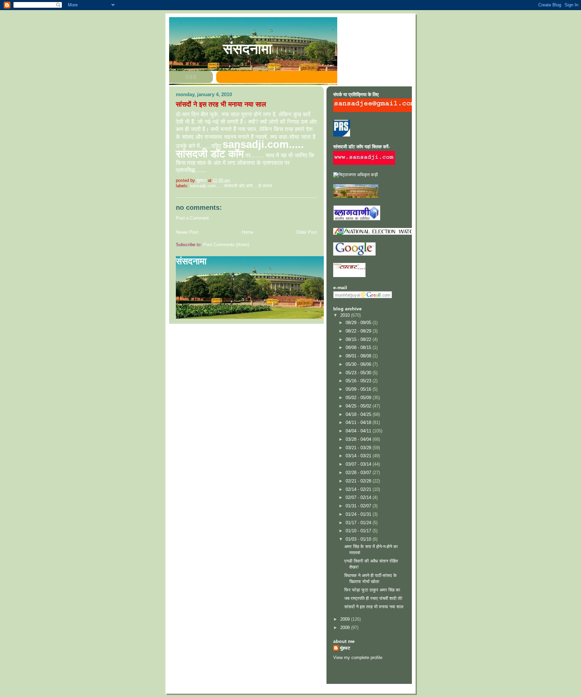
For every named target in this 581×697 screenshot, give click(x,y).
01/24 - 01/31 (359, 514)
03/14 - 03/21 (359, 455)
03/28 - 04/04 (359, 439)
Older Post (306, 232)
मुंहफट (345, 648)
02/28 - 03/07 (359, 472)
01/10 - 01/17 (359, 530)
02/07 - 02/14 (359, 497)
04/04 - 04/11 (359, 430)
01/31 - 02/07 (359, 505)
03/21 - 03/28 (359, 447)
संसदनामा (247, 49)
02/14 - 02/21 (359, 489)
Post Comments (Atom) (226, 244)
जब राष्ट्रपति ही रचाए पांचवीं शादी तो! (373, 598)
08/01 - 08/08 (359, 355)
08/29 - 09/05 (359, 322)
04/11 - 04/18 (359, 422)
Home (247, 232)
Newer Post (187, 232)
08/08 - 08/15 (359, 347)
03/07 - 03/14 (359, 464)
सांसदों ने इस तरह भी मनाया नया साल (373, 606)
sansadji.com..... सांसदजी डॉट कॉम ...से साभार (231, 185)
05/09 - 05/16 (359, 389)
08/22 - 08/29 (359, 331)
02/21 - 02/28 (359, 480)
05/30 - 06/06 (359, 364)
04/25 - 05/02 (359, 406)
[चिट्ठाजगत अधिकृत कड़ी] (355, 174)
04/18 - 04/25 (359, 414)
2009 (345, 619)
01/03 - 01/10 (359, 539)
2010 (345, 315)
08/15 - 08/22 (359, 339)
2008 (345, 627)
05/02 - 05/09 (359, 397)
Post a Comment (192, 218)
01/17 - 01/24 (359, 522)
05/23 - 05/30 (359, 372)
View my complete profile (357, 657)
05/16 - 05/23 (359, 380)
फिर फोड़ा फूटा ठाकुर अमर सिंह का (372, 589)
